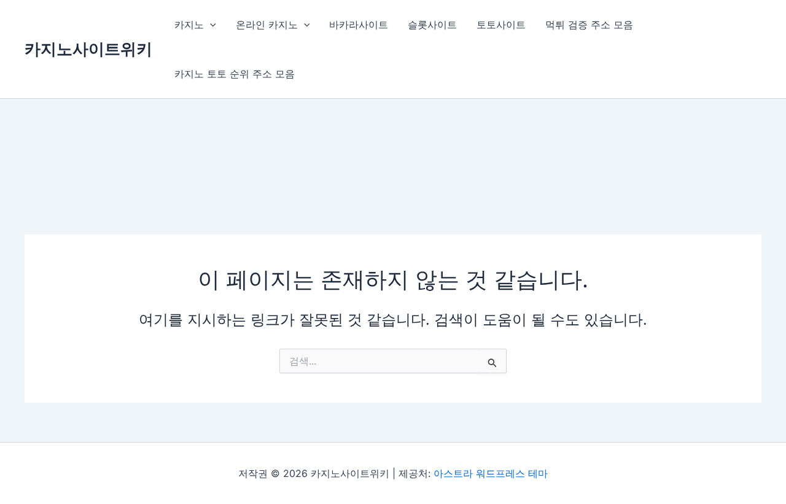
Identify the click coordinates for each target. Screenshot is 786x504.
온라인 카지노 (267, 24)
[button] (210, 24)
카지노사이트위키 (88, 48)
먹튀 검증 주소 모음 (589, 24)
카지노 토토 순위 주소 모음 (234, 74)
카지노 (189, 24)
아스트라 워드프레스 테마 (491, 473)
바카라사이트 (358, 24)
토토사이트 (501, 24)
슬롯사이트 (432, 24)
